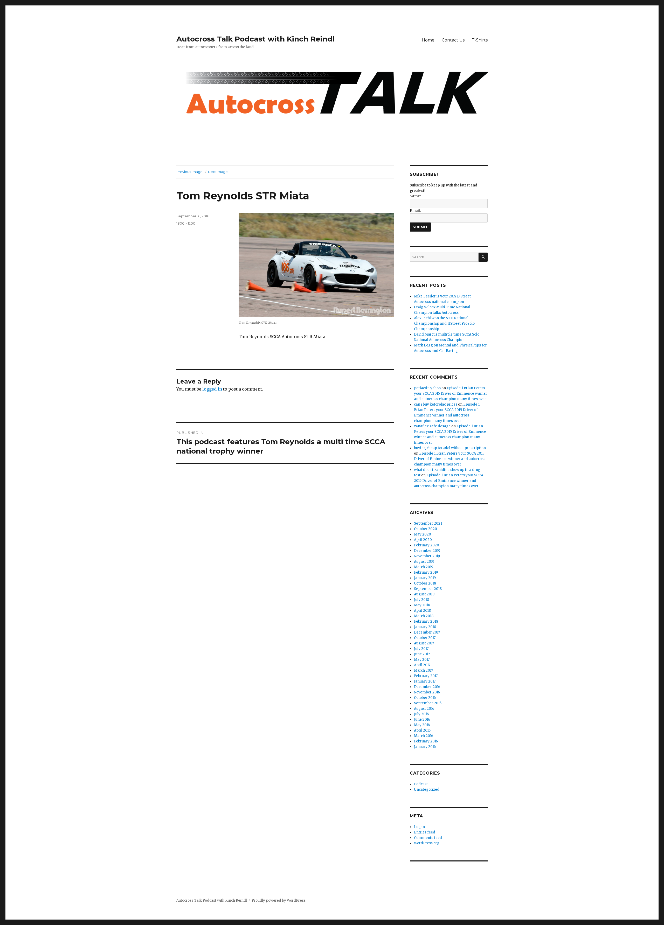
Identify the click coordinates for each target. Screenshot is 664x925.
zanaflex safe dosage (432, 426)
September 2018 (428, 589)
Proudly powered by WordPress (279, 900)
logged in (212, 389)
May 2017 (422, 659)
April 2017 (422, 665)
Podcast (421, 784)
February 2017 (426, 676)
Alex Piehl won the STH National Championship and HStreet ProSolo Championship (444, 323)
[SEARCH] (483, 257)
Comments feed (428, 838)
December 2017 (427, 632)
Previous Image (189, 172)
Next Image (218, 172)
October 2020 (425, 529)
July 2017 (421, 648)
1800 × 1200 (185, 223)
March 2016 (423, 736)
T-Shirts (480, 40)
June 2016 (422, 719)
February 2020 (426, 545)
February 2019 (426, 572)
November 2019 (427, 556)
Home (428, 40)
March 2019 (423, 567)
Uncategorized (426, 789)
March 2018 (423, 616)
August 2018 (424, 594)
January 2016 (425, 747)
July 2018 (421, 599)
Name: (415, 196)
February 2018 (426, 621)
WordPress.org (426, 843)
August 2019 (424, 561)
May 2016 (422, 725)
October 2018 (425, 583)
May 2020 (422, 534)
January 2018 (425, 627)
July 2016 (421, 714)
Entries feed (424, 832)
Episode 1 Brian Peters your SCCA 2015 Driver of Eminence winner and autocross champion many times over (450, 393)
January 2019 (425, 578)
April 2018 (422, 610)
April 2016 (422, 730)
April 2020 (423, 540)
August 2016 (424, 708)
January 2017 (424, 681)
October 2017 (424, 638)
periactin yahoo (427, 388)
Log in (419, 827)
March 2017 (423, 670)
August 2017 (424, 643)
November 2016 (427, 692)
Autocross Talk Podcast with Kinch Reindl (255, 38)
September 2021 (428, 523)
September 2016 (427, 703)
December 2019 (427, 550)
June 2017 (422, 654)
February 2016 (426, 741)
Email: (415, 210)
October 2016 (425, 698)
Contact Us (453, 40)
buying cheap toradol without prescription (450, 448)
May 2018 (422, 605)
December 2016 (427, 687)
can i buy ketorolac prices (435, 404)
